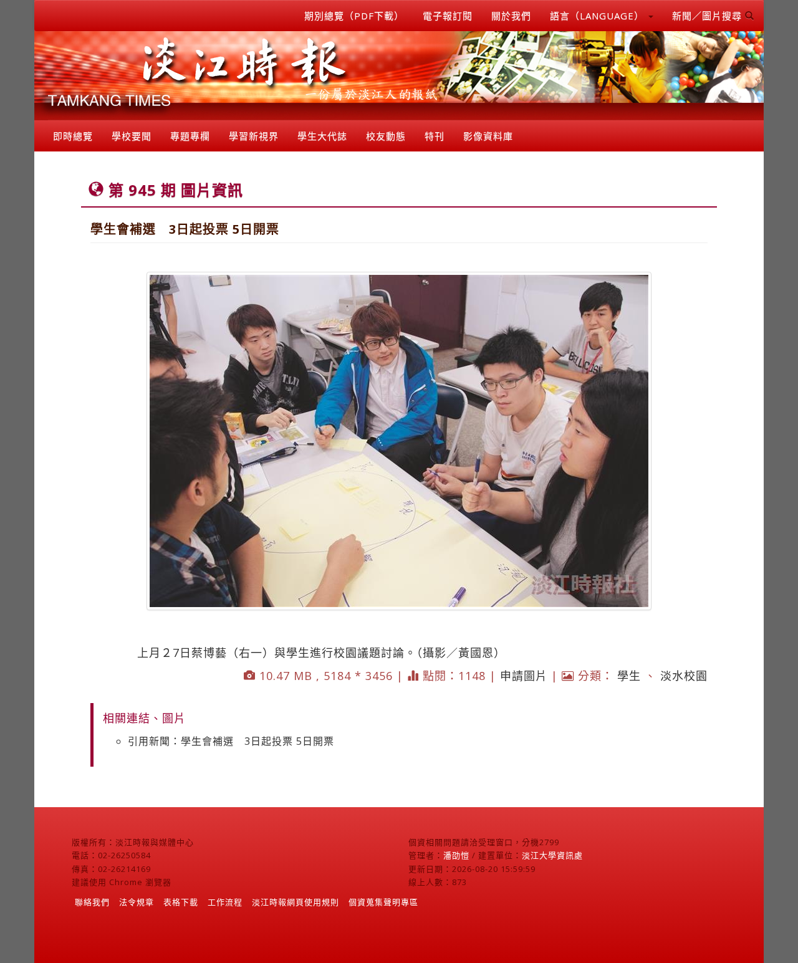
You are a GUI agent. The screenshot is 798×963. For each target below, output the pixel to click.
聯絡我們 (92, 902)
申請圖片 (523, 675)
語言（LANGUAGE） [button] (598, 15)
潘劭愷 (456, 855)
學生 (629, 675)
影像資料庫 (488, 136)
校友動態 (386, 136)
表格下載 (180, 902)
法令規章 (136, 902)
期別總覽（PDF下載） (354, 15)
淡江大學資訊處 (552, 855)
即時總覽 (73, 136)
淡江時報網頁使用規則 (295, 902)
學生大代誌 (322, 136)
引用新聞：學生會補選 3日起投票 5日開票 (231, 741)
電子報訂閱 (448, 15)
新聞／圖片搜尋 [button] (708, 15)
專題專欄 (190, 136)
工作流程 (225, 902)
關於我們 (511, 15)
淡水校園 (684, 675)
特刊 (435, 136)
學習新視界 (254, 136)
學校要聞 (131, 136)
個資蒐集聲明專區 (383, 902)
